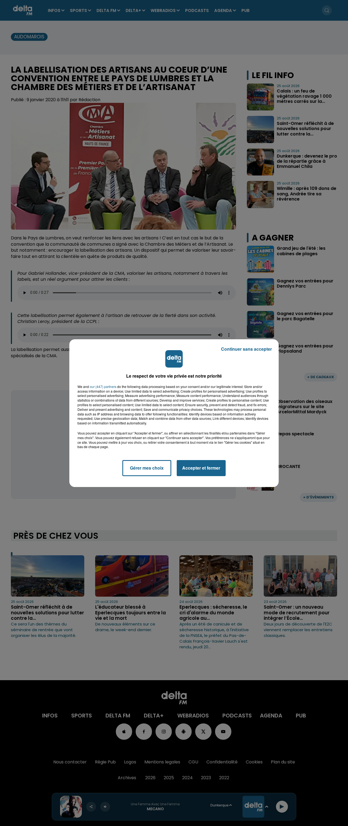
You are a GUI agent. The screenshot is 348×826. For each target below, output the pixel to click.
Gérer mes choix (147, 468)
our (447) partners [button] (103, 386)
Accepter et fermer (201, 468)
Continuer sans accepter (246, 349)
